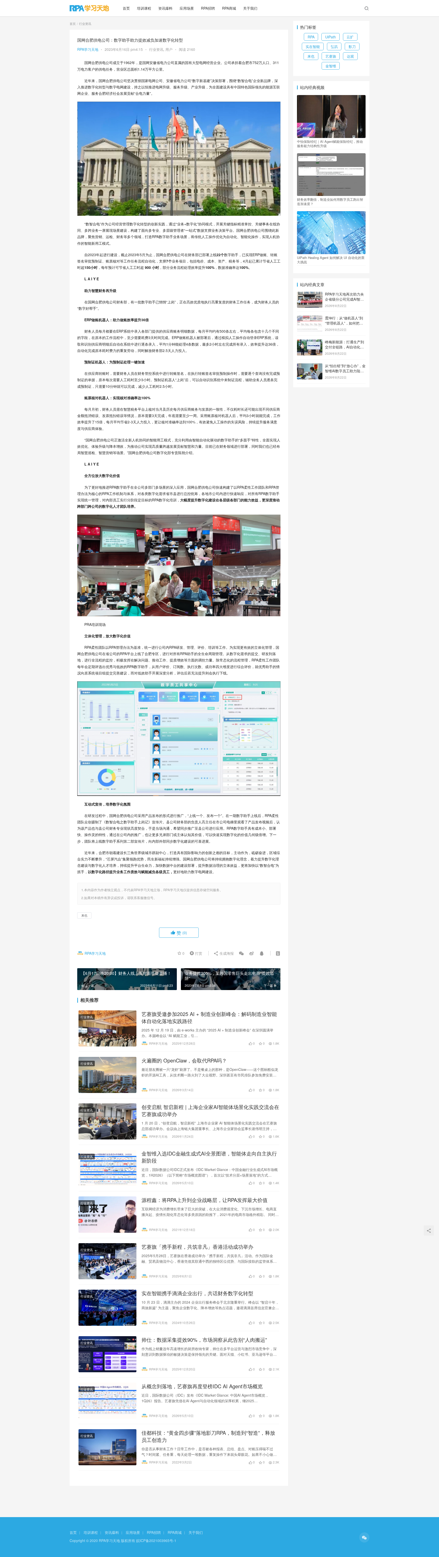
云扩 (350, 36)
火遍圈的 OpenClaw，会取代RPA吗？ (184, 1060)
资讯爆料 (165, 8)
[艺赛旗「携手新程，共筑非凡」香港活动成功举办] (107, 1261)
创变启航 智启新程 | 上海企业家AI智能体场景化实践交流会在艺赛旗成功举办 (210, 1110)
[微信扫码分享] (241, 953)
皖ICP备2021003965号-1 (156, 1540)
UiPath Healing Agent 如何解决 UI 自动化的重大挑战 (331, 259)
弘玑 (334, 46)
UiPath (330, 36)
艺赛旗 (330, 56)
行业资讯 (156, 49)
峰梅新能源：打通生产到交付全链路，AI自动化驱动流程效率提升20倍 (344, 346)
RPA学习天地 (87, 49)
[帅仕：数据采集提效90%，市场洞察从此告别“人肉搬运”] (107, 1354)
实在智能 (313, 46)
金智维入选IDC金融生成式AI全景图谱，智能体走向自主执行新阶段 (209, 1157)
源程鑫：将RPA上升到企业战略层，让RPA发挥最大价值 (205, 1200)
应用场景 (187, 8)
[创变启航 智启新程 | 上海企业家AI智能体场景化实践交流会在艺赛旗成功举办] (107, 1121)
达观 (350, 56)
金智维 (330, 65)
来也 (84, 915)
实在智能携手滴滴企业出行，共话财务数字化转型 (197, 1293)
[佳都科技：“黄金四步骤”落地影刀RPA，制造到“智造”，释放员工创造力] (107, 1447)
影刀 (352, 46)
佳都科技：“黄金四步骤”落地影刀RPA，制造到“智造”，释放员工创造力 (208, 1436)
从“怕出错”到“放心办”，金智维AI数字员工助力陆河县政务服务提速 (345, 370)
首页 (126, 8)
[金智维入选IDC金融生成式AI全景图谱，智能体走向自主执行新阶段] (107, 1168)
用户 (169, 49)
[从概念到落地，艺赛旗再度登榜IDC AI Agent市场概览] (107, 1401)
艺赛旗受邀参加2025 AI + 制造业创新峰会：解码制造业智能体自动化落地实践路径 (209, 1017)
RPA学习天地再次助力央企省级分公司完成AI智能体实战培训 (344, 298)
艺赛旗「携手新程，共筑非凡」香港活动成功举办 (197, 1246)
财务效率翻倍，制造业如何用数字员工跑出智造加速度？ (330, 201)
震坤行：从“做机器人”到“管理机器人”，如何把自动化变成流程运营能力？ (344, 322)
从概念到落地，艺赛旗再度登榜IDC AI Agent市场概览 (202, 1386)
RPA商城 (229, 8)
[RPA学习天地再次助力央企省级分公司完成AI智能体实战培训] (309, 294)
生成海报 (226, 953)
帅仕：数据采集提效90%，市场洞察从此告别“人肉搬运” (204, 1339)
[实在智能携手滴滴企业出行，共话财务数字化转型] (107, 1308)
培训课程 (144, 8)
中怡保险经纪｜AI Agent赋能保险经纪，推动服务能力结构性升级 (330, 143)
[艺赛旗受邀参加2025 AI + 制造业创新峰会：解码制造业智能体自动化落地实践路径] (107, 1028)
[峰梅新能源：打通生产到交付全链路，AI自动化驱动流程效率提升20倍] (309, 342)
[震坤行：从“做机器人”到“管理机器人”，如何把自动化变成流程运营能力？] (309, 318)
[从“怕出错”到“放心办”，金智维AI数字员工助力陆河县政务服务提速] (309, 366)
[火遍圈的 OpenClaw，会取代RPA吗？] (107, 1075)
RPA (311, 36)
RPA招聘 (208, 8)
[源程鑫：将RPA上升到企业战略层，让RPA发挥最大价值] (107, 1214)
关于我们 (250, 8)
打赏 (194, 953)
